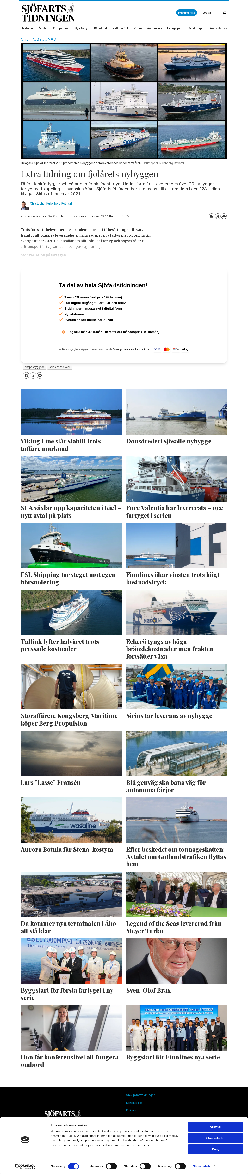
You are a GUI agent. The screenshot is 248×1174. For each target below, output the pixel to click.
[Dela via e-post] (224, 216)
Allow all (215, 1126)
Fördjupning (61, 28)
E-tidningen (196, 28)
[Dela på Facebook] (211, 216)
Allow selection (215, 1138)
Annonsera (154, 28)
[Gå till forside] (99, 12)
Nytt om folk (120, 28)
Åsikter (43, 28)
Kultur (138, 28)
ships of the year (59, 383)
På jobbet (100, 28)
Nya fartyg (82, 28)
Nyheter (27, 28)
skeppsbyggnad (35, 383)
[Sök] (224, 12)
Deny (215, 1149)
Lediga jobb (175, 28)
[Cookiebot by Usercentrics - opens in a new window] (25, 1166)
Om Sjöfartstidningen (140, 1111)
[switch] (111, 1166)
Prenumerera (186, 12)
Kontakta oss (218, 28)
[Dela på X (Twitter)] (218, 216)
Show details (202, 1166)
